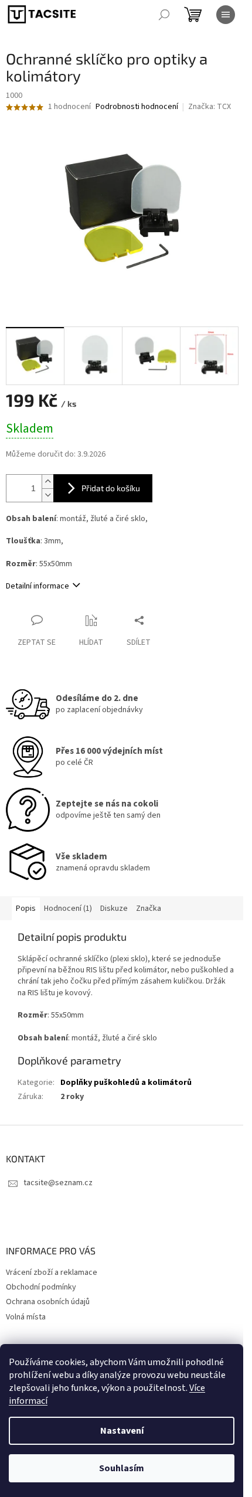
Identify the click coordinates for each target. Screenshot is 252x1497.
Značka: (209, 107)
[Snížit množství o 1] (47, 495)
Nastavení (122, 1430)
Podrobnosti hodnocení (137, 107)
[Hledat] (164, 14)
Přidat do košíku (110, 488)
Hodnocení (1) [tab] (68, 908)
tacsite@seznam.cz (58, 1183)
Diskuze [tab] (114, 908)
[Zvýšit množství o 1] (47, 481)
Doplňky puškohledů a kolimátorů (126, 1082)
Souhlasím (121, 1468)
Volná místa (26, 1317)
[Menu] (225, 14)
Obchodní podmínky (41, 1287)
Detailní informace (37, 586)
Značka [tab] (148, 908)
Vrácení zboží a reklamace (51, 1272)
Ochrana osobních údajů (48, 1302)
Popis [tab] (26, 908)
